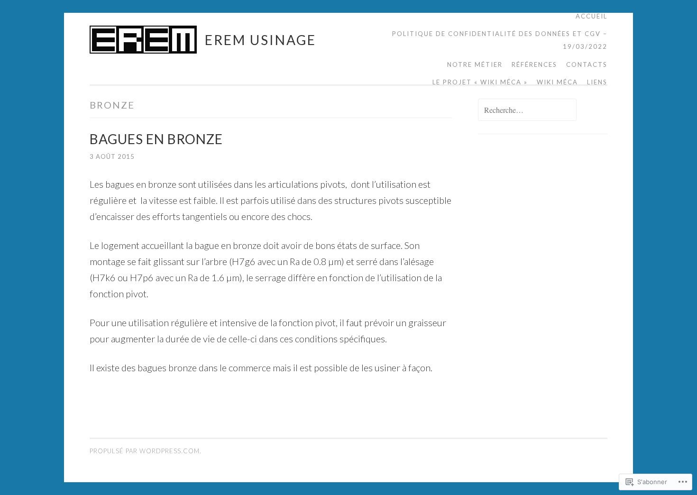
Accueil (591, 16)
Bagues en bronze (156, 139)
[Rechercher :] (527, 110)
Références (534, 64)
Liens (597, 82)
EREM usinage (260, 40)
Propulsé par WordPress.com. (146, 451)
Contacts (586, 64)
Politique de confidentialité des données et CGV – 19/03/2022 (499, 40)
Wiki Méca (557, 82)
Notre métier (475, 64)
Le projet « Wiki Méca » (480, 82)
